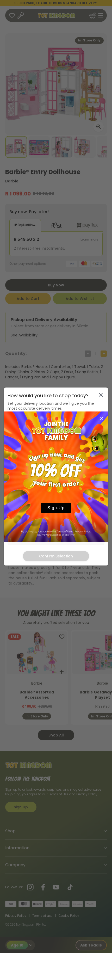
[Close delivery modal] (101, 395)
